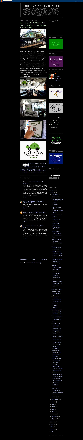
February (54, 416)
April (53, 411)
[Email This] (23, 165)
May (53, 409)
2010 (52, 429)
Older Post (44, 259)
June (53, 406)
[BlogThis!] (24, 165)
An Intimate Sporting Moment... (55, 305)
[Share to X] (25, 165)
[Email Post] (21, 164)
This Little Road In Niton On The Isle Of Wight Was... (57, 376)
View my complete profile (58, 78)
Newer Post (23, 259)
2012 (52, 424)
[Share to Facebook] (27, 165)
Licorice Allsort (27, 225)
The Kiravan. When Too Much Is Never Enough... (57, 261)
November (55, 197)
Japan (30, 168)
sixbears (25, 212)
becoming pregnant (31, 166)
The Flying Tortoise (41, 5)
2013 (52, 422)
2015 (52, 190)
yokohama (41, 171)
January (54, 419)
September (55, 399)
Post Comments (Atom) (34, 263)
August (54, 402)
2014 (52, 192)
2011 (52, 426)
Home (33, 259)
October (54, 397)
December (55, 194)
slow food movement (34, 170)
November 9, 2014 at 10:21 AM (37, 212)
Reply (24, 197)
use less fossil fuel (30, 171)
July (53, 404)
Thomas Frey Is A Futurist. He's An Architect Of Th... (57, 311)
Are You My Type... (57, 289)
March (54, 414)
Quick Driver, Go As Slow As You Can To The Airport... (57, 337)
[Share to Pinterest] (28, 165)
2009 (52, 431)
